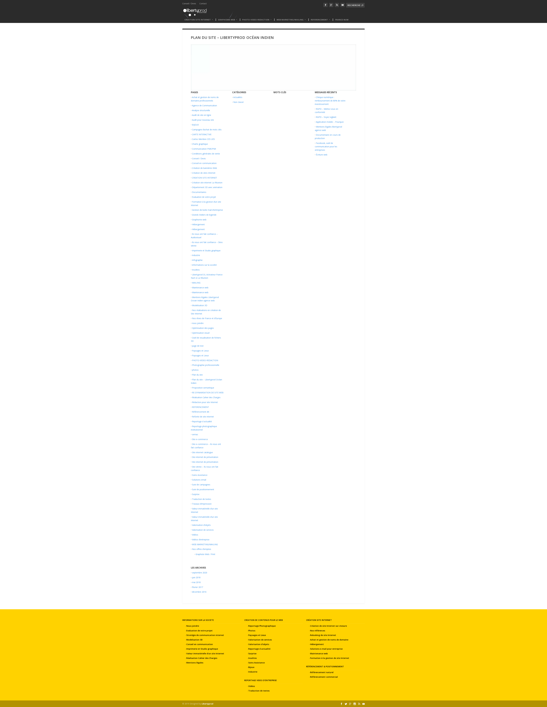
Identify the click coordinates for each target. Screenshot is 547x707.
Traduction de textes (201, 499)
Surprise (195, 494)
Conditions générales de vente (206, 153)
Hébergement (198, 224)
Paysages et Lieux (200, 350)
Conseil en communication (204, 163)
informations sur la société (204, 265)
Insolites (196, 269)
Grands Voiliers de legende (204, 214)
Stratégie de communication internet (205, 635)
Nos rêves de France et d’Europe (207, 318)
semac (195, 434)
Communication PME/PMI (204, 148)
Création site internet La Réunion (207, 182)
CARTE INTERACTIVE (201, 134)
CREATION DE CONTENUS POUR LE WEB (263, 620)
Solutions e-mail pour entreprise (326, 648)
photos (195, 370)
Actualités (237, 97)
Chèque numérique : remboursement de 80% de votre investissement (330, 100)
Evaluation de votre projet (204, 197)
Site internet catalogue (202, 452)
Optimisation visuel (201, 332)
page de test (198, 345)
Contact (203, 3)
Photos (251, 630)
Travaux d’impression (202, 503)
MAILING (196, 282)
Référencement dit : (201, 411)
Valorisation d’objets (201, 525)
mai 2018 (196, 582)
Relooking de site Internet (323, 635)
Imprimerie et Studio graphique (206, 250)
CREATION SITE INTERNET (197, 20)
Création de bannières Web (204, 168)
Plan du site (197, 374)
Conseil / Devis (189, 3)
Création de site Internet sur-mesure (328, 626)
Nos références (317, 630)
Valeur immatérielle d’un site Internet (205, 653)
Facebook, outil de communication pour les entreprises (326, 146)
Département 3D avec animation (207, 187)
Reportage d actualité (202, 421)
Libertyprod (207, 703)
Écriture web (321, 154)
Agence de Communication (204, 105)
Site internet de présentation (205, 457)
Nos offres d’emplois (201, 549)
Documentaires (199, 192)
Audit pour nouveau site (203, 120)
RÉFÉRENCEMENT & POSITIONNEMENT (325, 666)
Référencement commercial (324, 677)
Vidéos (195, 534)
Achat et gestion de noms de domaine (329, 639)
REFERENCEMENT (319, 20)
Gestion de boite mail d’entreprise (207, 210)
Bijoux (251, 667)
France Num (342, 20)
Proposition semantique (203, 387)
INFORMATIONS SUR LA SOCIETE (198, 620)
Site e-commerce (200, 439)
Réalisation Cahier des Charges (206, 397)
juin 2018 (196, 577)
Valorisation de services (203, 530)
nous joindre (198, 323)
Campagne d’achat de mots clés (207, 129)
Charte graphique (200, 144)
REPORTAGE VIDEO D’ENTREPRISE (260, 680)
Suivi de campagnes (201, 484)
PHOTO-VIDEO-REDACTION (255, 20)
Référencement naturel (321, 672)
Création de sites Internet (203, 173)
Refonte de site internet (203, 416)
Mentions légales (194, 662)
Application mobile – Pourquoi (330, 122)
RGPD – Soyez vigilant (326, 117)
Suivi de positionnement (203, 489)
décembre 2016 (199, 591)
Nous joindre (192, 626)
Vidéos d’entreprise (200, 539)
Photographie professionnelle (205, 365)
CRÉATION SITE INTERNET (319, 620)
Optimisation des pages (203, 328)
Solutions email (199, 479)
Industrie (196, 255)
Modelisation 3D (199, 305)
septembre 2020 (199, 572)
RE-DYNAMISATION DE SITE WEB (208, 392)
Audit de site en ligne (201, 115)
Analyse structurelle (201, 110)
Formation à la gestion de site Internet (329, 658)
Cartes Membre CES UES (203, 139)
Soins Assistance (199, 475)
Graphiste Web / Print (205, 554)
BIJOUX (195, 124)
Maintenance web (200, 287)
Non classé (238, 102)
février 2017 (197, 587)
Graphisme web (226, 20)
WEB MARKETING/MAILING (290, 20)
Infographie (197, 260)
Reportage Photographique (262, 626)
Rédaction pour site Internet (205, 402)
